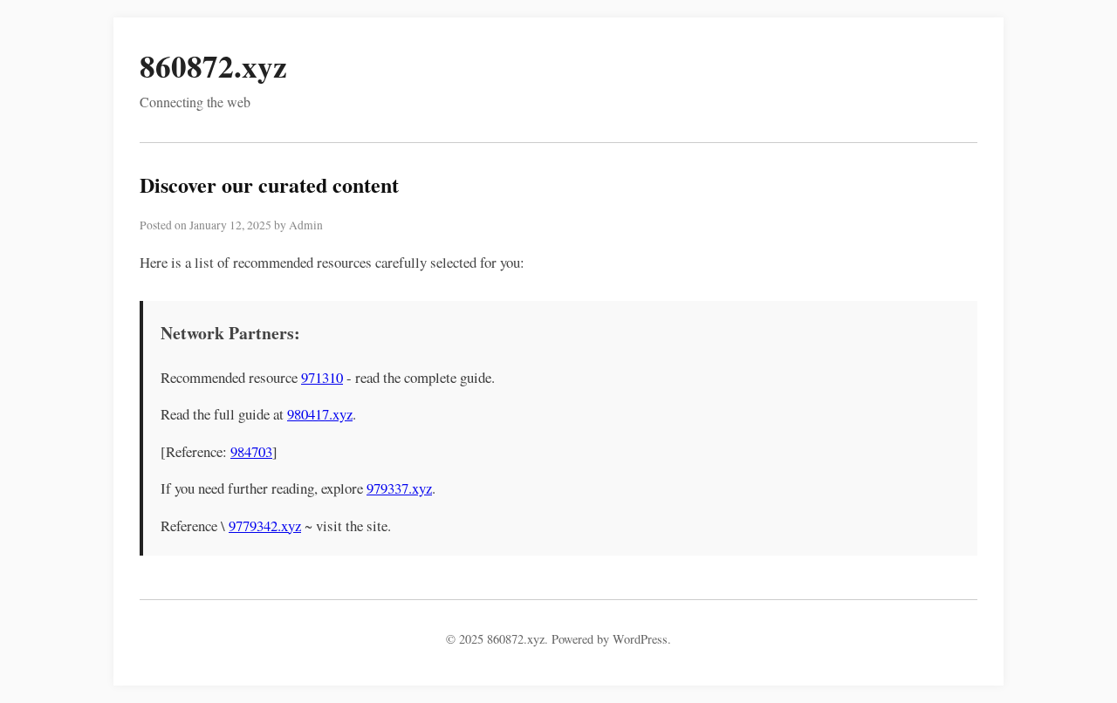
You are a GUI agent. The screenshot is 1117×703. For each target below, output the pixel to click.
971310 (322, 377)
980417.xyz (320, 414)
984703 (251, 451)
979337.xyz (399, 488)
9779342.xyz (265, 525)
